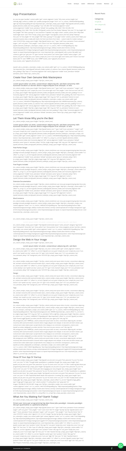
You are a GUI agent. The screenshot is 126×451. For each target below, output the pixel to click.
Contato (99, 4)
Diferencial (90, 4)
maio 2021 (98, 32)
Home (69, 4)
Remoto (106, 4)
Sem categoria (99, 24)
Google (97, 22)
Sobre (83, 4)
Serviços (76, 4)
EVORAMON (26, 448)
